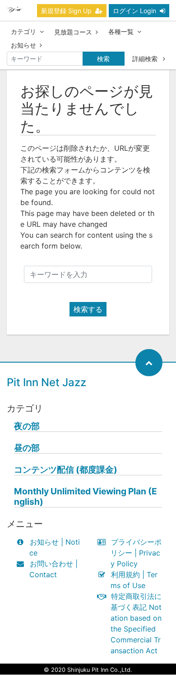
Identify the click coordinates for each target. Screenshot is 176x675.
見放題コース (73, 32)
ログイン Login (134, 10)
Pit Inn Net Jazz (46, 382)
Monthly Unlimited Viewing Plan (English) (85, 496)
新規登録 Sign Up (66, 10)
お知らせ (23, 45)
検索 (103, 58)
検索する (88, 309)
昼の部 (27, 448)
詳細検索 (145, 58)
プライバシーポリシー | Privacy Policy (136, 552)
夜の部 (27, 426)
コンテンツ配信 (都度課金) (65, 469)
